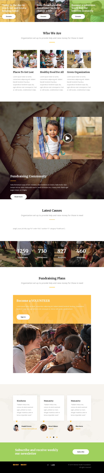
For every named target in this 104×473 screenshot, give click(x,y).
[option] (52, 348)
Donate (9, 16)
